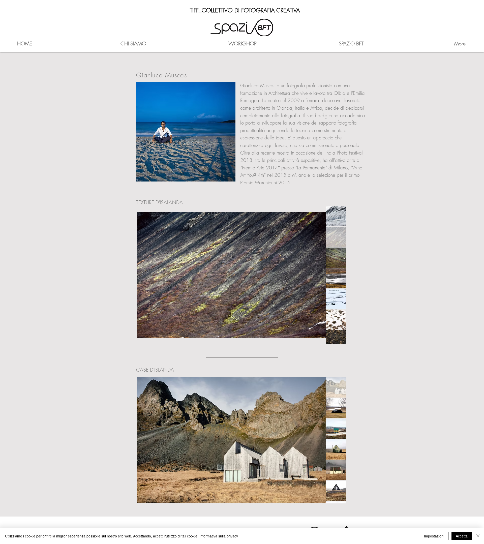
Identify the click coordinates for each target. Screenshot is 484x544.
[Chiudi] (478, 536)
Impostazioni (434, 535)
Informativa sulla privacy (218, 535)
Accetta (462, 535)
